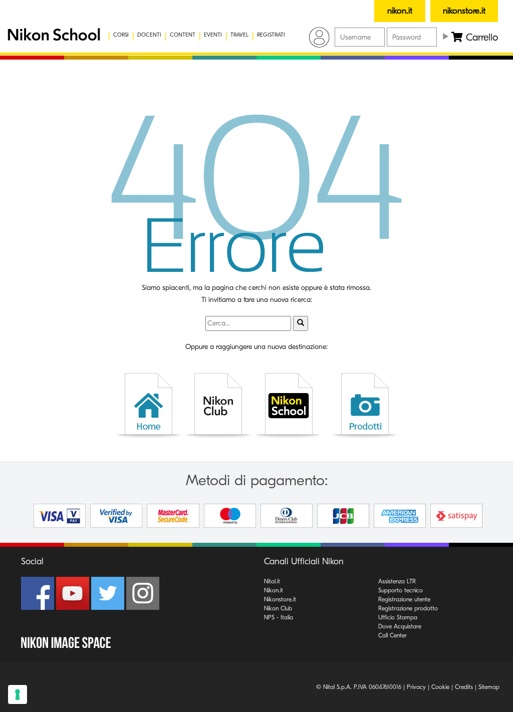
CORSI (121, 35)
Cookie (440, 686)
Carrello (480, 37)
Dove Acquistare (399, 626)
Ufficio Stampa (397, 617)
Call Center (392, 635)
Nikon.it (273, 590)
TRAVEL (239, 35)
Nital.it (272, 581)
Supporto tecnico (400, 590)
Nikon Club (278, 608)
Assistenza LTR (397, 581)
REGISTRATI (271, 35)
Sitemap (488, 686)
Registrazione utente (404, 599)
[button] (48, 35)
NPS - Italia (278, 617)
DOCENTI (149, 35)
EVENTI (213, 35)
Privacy (416, 686)
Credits (464, 686)
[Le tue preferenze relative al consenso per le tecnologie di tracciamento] (17, 694)
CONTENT (182, 35)
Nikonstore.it (280, 599)
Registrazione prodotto (408, 608)
